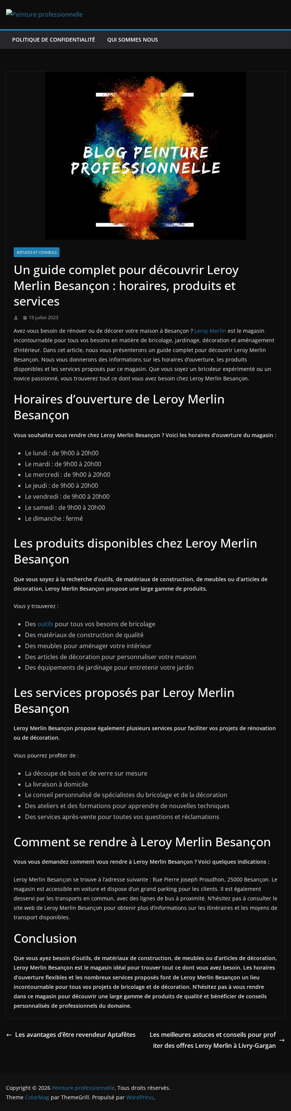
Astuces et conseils (36, 252)
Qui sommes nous (132, 39)
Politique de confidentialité (53, 39)
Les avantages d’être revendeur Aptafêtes (75, 1034)
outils (45, 624)
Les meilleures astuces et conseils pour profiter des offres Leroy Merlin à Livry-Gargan (213, 1040)
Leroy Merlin (210, 330)
